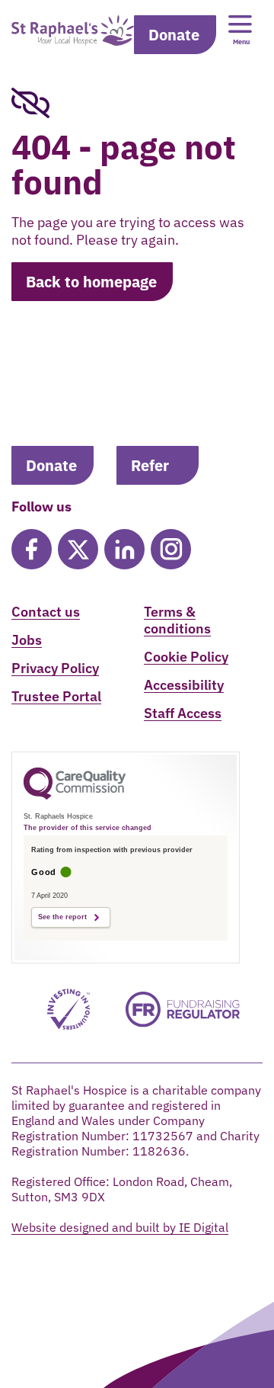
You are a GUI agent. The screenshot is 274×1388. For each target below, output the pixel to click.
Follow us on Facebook (31, 549)
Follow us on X (78, 549)
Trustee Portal (56, 696)
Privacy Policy (55, 668)
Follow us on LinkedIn (124, 549)
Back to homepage (91, 281)
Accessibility (184, 685)
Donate (173, 34)
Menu (241, 41)
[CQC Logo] (75, 796)
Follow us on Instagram (171, 549)
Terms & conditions (177, 620)
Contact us (45, 611)
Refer (150, 465)
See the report (62, 917)
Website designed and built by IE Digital (119, 1227)
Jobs (26, 640)
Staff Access (182, 713)
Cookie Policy (186, 656)
